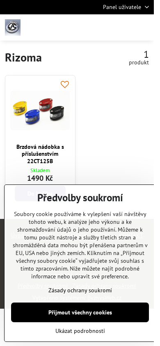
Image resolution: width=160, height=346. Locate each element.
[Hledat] (104, 27)
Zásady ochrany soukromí (80, 290)
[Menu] (144, 27)
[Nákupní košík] (124, 27)
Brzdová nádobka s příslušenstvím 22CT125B (40, 154)
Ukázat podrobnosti (80, 331)
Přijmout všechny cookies (80, 312)
